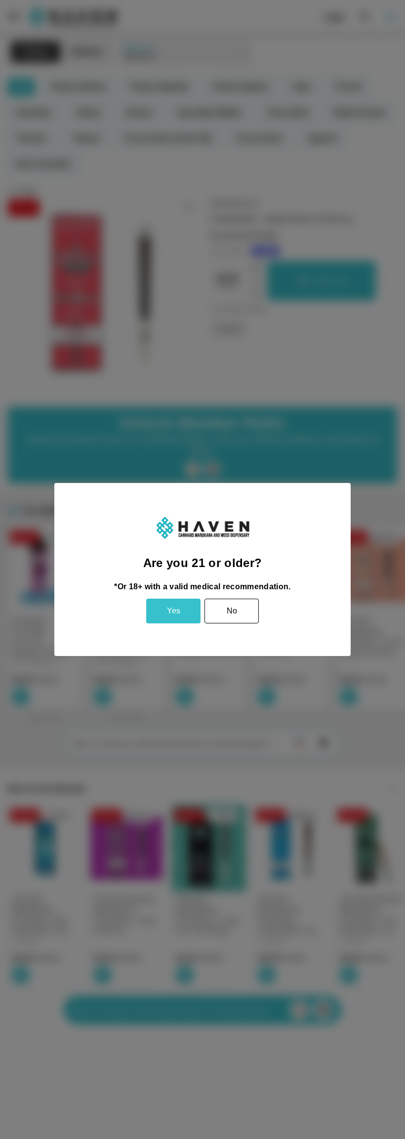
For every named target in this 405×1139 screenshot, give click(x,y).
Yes (173, 611)
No (232, 611)
